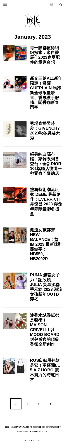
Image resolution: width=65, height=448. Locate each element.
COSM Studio (23, 431)
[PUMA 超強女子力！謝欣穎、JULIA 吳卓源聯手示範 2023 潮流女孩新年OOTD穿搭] (15, 280)
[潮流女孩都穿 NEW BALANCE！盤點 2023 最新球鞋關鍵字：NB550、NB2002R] (15, 235)
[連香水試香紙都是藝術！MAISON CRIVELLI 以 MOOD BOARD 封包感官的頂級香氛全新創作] (15, 321)
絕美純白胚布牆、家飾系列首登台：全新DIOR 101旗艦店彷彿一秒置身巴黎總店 (46, 164)
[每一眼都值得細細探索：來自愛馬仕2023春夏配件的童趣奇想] (15, 53)
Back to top (30, 441)
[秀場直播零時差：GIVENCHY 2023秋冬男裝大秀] (15, 129)
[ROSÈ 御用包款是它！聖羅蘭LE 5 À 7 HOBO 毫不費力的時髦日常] (15, 366)
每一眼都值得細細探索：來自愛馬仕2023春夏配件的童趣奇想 (45, 54)
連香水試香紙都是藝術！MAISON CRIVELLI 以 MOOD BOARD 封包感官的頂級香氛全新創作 (44, 329)
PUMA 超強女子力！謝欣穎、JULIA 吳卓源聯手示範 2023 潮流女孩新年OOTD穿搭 (46, 287)
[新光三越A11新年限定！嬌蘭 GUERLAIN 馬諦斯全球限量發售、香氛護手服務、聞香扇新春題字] (15, 84)
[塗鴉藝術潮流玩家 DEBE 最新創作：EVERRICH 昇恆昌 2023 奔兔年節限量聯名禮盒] (15, 195)
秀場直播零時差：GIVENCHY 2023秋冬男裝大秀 (45, 130)
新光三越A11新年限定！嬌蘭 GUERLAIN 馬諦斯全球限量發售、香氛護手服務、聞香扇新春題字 (46, 93)
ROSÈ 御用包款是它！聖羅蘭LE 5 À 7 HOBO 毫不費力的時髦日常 (45, 370)
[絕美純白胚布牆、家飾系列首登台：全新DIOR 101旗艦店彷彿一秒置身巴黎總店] (15, 160)
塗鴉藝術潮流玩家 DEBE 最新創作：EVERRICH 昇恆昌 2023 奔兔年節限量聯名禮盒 (46, 201)
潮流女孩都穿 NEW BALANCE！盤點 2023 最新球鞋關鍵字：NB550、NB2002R (46, 244)
